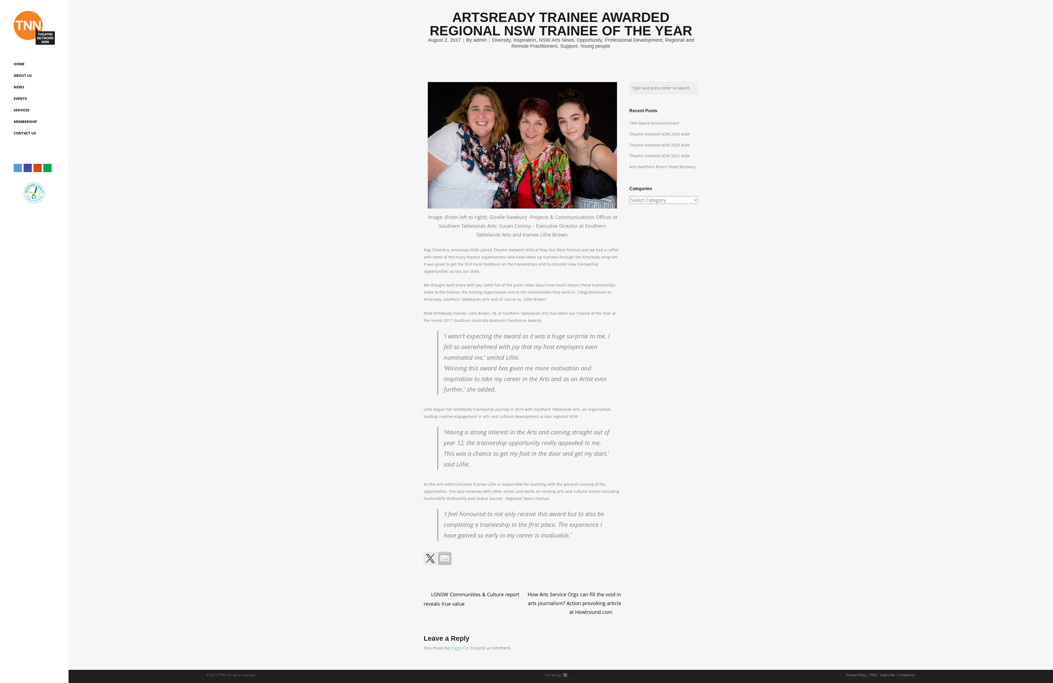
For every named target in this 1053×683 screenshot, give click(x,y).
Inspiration (524, 40)
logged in (460, 648)
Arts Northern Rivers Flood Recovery (662, 166)
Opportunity (589, 40)
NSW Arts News (556, 40)
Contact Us (907, 675)
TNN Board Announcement (654, 123)
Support (569, 46)
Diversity (501, 40)
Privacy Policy (856, 675)
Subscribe (887, 675)
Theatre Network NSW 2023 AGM (659, 145)
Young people (595, 46)
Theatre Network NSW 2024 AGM (659, 134)
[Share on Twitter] (430, 558)
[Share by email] (444, 558)
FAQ (873, 675)
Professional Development (633, 40)
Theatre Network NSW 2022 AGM (659, 155)
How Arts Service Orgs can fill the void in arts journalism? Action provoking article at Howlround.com (574, 603)
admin (480, 40)
